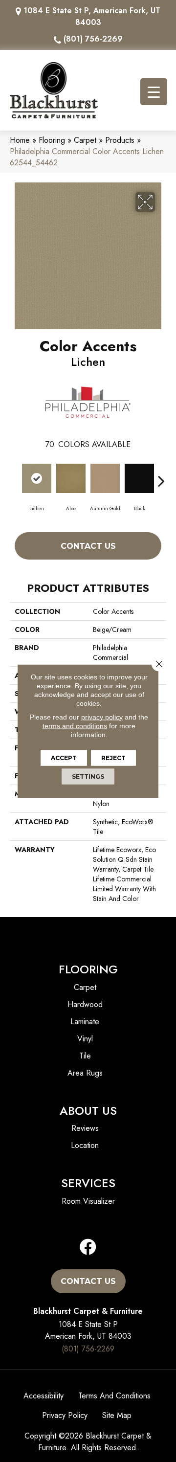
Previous (14, 476)
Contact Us (88, 546)
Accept (64, 757)
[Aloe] (71, 478)
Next (161, 476)
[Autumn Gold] (105, 478)
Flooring (52, 140)
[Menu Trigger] (153, 91)
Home (20, 140)
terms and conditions (75, 725)
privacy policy (102, 716)
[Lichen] (37, 478)
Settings (88, 776)
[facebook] (88, 1248)
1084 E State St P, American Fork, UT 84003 (91, 16)
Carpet (85, 140)
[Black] (139, 478)
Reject (113, 757)
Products (119, 140)
